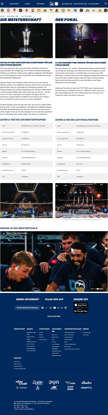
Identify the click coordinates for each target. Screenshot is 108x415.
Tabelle (28, 339)
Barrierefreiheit (18, 366)
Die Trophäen (55, 344)
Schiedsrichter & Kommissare (56, 352)
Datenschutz (17, 364)
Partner (54, 342)
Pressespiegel (86, 332)
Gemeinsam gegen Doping (72, 349)
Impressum (17, 361)
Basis (66, 342)
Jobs (53, 339)
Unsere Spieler (31, 346)
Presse (86, 329)
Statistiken (41, 3)
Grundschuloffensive (70, 344)
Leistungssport (69, 337)
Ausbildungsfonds (70, 332)
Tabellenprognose (31, 341)
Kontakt (17, 358)
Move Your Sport (69, 335)
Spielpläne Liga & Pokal (31, 333)
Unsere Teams (30, 344)
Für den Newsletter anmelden (27, 308)
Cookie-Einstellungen (20, 368)
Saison (27, 3)
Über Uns (54, 335)
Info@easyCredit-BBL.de (26, 409)
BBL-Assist (68, 346)
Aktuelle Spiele (31, 337)
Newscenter (14, 3)
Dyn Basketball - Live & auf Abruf (31, 350)
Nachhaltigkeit (93, 3)
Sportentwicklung (80, 3)
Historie (41, 337)
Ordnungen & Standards (55, 348)
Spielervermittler (56, 355)
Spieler (41, 335)
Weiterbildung (68, 339)
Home (2, 16)
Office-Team (55, 337)
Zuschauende (43, 339)
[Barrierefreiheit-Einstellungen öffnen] (105, 210)
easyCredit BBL (67, 3)
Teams (41, 332)
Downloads (86, 335)
